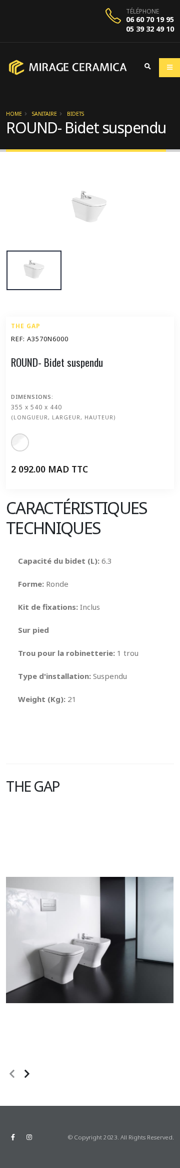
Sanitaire (44, 113)
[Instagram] (29, 1137)
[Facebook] (13, 1137)
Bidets (75, 113)
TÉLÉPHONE (142, 11)
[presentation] (11, 1074)
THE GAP (25, 326)
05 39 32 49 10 (150, 29)
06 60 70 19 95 (150, 19)
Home (14, 113)
